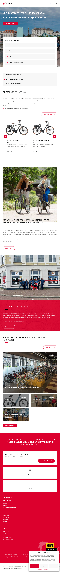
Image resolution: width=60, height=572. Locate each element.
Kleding (5, 505)
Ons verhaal (6, 515)
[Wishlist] (49, 3)
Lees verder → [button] (8, 248)
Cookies (24, 566)
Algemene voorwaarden (8, 566)
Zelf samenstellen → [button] (10, 23)
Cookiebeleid (40, 569)
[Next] (54, 137)
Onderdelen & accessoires (9, 507)
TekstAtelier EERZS (18, 568)
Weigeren (44, 566)
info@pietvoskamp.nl (8, 534)
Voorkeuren (53, 566)
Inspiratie (5, 519)
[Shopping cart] (52, 3)
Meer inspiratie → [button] (50, 347)
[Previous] (5, 137)
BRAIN (8, 568)
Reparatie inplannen (8, 524)
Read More (9, 151)
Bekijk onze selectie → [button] (49, 114)
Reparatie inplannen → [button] (46, 460)
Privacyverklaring (46, 569)
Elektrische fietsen (8, 501)
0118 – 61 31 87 (6, 531)
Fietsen (5, 503)
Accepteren (34, 566)
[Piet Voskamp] (7, 3)
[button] (57, 552)
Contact (5, 521)
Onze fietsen (6, 517)
